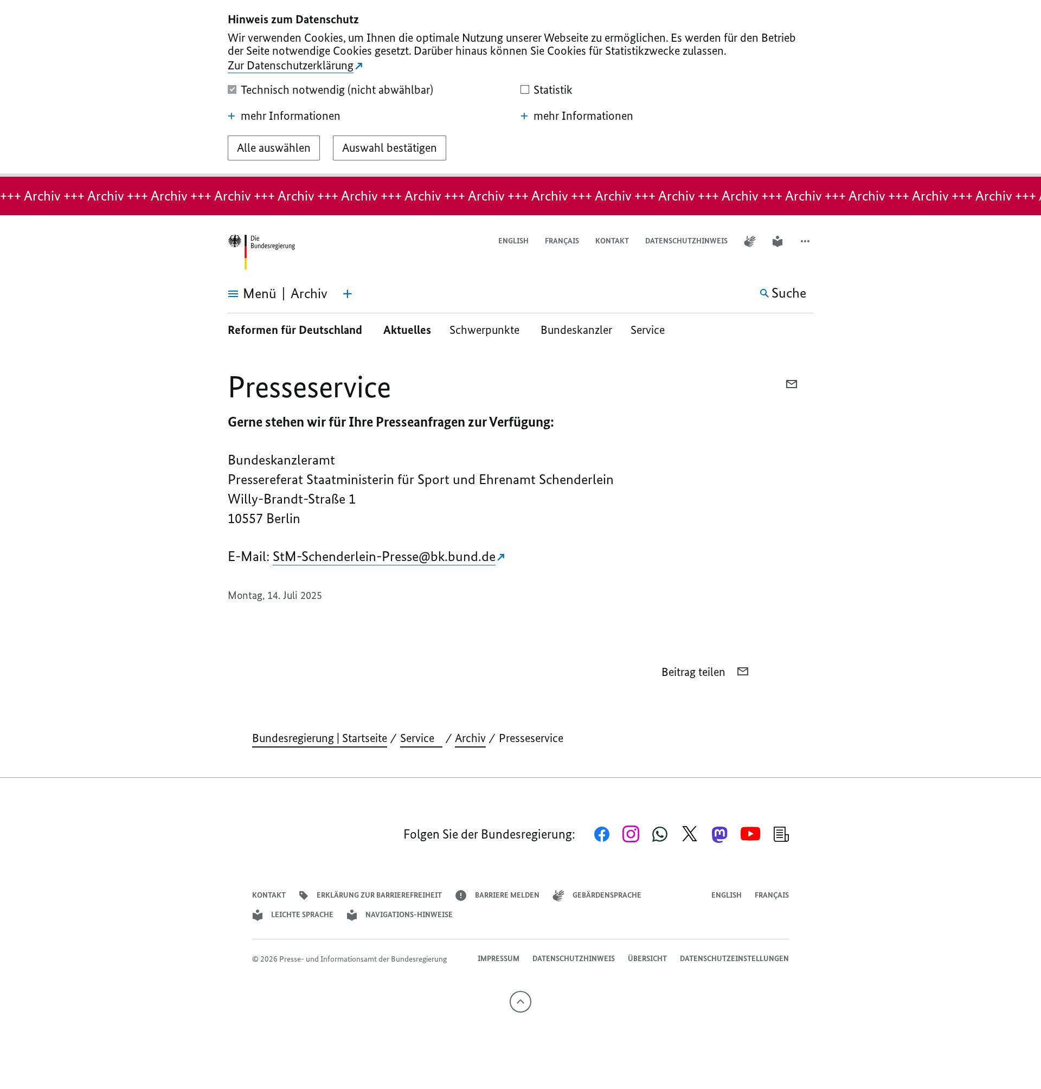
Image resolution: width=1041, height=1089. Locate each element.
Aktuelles (407, 330)
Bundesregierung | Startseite (319, 738)
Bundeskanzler (576, 330)
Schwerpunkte (485, 330)
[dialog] (520, 88)
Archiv (470, 738)
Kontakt (612, 241)
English (513, 241)
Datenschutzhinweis (686, 241)
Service (652, 330)
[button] (806, 241)
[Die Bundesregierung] (261, 252)
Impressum (498, 958)
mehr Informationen (290, 116)
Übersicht (647, 958)
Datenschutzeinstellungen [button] (734, 958)
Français (562, 241)
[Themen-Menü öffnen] (347, 294)
